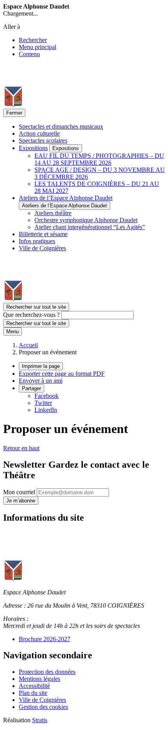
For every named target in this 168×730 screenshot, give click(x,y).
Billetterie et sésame (43, 234)
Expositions (33, 148)
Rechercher (33, 40)
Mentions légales (39, 678)
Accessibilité (34, 685)
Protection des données (47, 671)
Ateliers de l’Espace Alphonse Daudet (66, 197)
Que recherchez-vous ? (31, 314)
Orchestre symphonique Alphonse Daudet (86, 220)
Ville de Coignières (42, 248)
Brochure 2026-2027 (44, 639)
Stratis (39, 720)
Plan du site (33, 692)
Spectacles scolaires (43, 140)
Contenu (29, 54)
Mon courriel (20, 492)
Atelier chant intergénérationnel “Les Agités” (89, 227)
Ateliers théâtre (52, 213)
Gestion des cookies (43, 706)
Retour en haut (21, 448)
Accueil (28, 345)
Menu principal (37, 47)
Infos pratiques (37, 241)
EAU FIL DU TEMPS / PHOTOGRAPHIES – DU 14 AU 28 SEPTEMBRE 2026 (99, 159)
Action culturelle (39, 133)
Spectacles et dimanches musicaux (61, 126)
